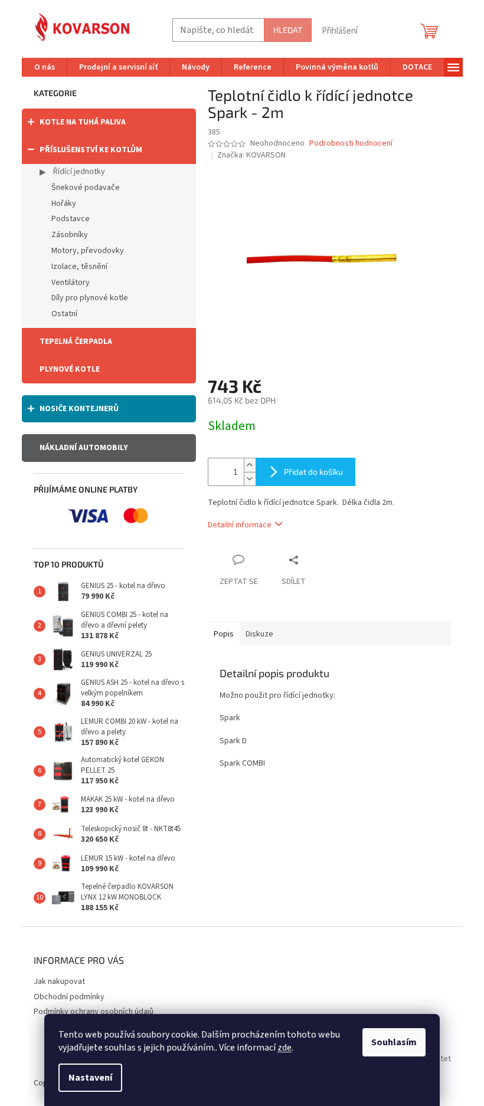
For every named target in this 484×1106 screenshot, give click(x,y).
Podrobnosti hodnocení (351, 143)
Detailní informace (240, 525)
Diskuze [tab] (259, 634)
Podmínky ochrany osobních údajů (93, 1012)
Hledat (287, 30)
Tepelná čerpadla (76, 341)
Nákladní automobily (84, 448)
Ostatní (64, 314)
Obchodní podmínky (69, 997)
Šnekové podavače (85, 187)
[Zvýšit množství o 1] (250, 465)
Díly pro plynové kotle (89, 298)
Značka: (251, 155)
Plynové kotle (70, 369)
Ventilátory (70, 282)
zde (284, 1047)
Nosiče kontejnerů (79, 409)
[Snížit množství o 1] (250, 478)
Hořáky (63, 203)
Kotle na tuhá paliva (83, 122)
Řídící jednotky (78, 172)
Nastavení (90, 1077)
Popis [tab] (224, 634)
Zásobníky (69, 235)
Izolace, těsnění (79, 267)
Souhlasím (394, 1042)
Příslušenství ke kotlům (91, 150)
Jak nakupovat (59, 981)
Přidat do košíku (313, 472)
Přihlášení (340, 31)
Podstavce (70, 219)
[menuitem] (44, 67)
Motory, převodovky (87, 251)
